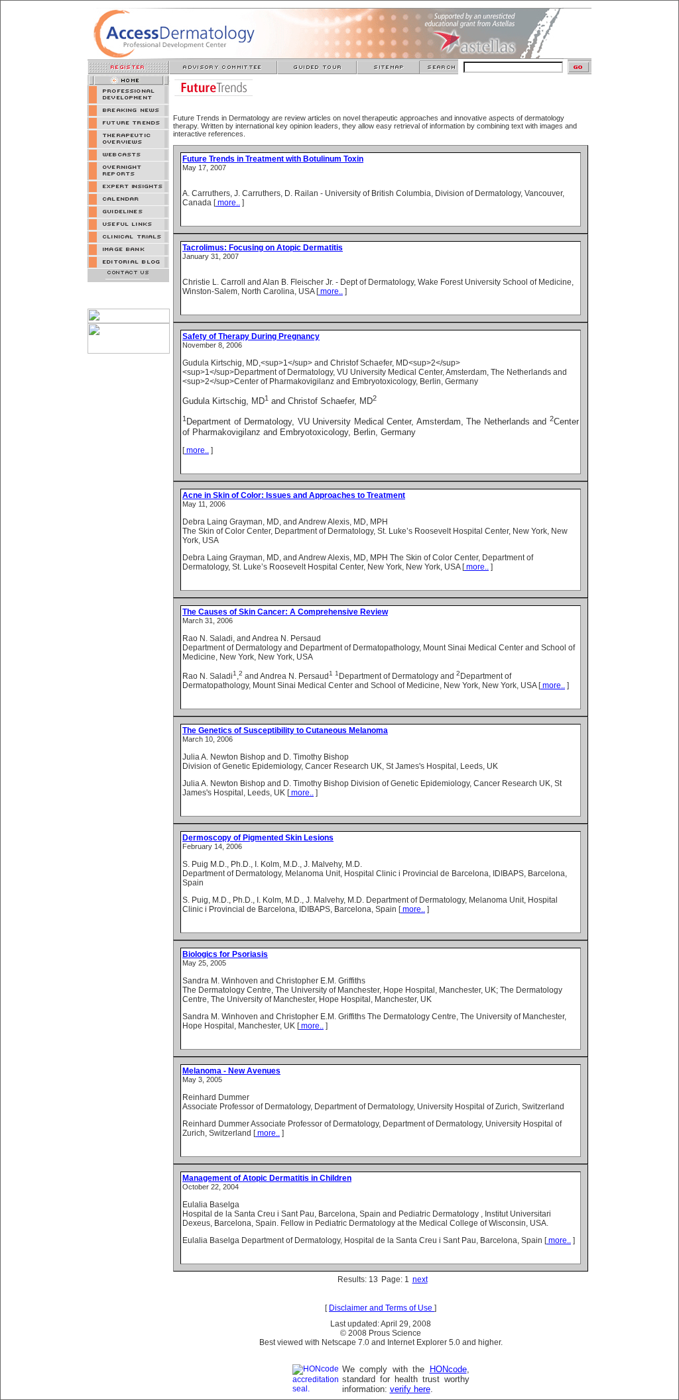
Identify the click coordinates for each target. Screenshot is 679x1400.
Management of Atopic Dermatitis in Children (266, 1178)
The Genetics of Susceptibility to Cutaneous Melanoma (285, 730)
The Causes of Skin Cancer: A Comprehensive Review (285, 612)
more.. (228, 202)
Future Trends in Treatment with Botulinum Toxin (272, 159)
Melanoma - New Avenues (231, 1070)
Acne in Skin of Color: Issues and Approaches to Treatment (293, 495)
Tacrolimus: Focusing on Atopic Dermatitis (262, 247)
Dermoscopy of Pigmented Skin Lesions (258, 837)
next (420, 1279)
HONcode (448, 1369)
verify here (410, 1389)
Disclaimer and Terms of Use (381, 1308)
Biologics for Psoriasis (225, 954)
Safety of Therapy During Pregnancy (251, 336)
